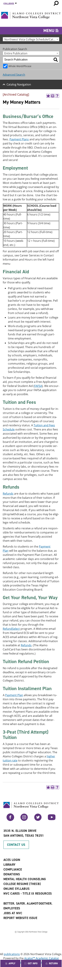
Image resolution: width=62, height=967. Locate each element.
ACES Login (11, 860)
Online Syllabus (16, 889)
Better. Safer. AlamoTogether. (27, 903)
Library (9, 865)
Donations (11, 874)
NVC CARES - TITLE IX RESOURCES (27, 894)
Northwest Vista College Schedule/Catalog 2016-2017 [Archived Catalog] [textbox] (31, 39)
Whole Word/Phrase (19, 66)
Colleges (8, 3)
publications (12, 954)
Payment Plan (14, 695)
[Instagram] (24, 820)
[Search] (55, 60)
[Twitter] (38, 820)
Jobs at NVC (12, 913)
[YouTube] (51, 820)
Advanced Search (14, 75)
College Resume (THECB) (22, 884)
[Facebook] (10, 820)
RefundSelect (11, 629)
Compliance (12, 869)
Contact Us (16, 845)
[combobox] (31, 39)
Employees (11, 908)
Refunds (8, 493)
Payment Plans (19, 139)
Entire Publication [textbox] (15, 53)
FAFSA (38, 386)
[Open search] (56, 3)
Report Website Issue (20, 918)
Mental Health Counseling (24, 879)
